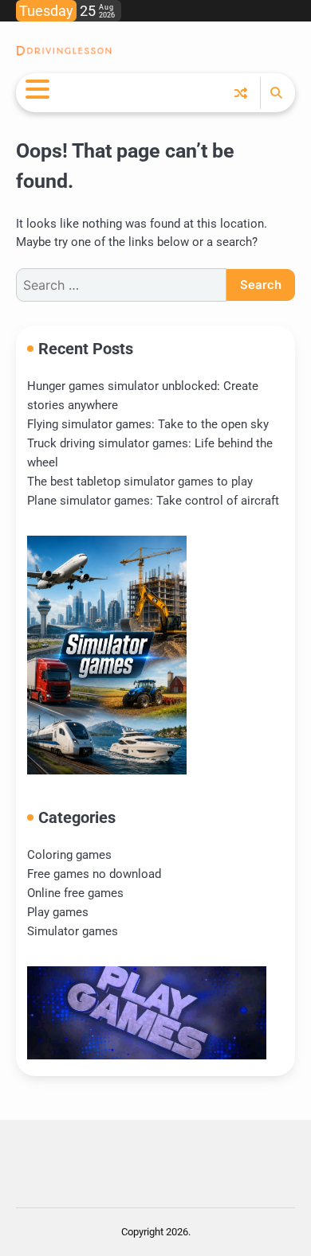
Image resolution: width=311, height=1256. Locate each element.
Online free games (75, 893)
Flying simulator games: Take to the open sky (148, 424)
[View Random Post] (240, 93)
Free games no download (94, 874)
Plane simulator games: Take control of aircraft (153, 500)
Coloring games (69, 855)
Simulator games (72, 931)
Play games (58, 912)
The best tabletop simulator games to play (140, 481)
